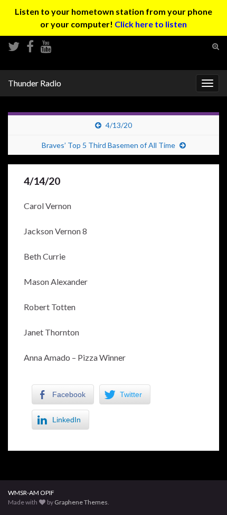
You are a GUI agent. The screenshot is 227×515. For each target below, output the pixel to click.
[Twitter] (14, 44)
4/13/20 (119, 125)
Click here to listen (151, 24)
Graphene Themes (81, 502)
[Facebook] (30, 44)
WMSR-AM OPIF (31, 493)
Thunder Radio (34, 83)
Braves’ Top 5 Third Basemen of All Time (108, 145)
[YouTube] (46, 44)
